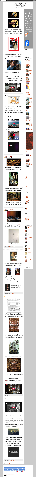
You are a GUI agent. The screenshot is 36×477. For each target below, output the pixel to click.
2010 (26, 210)
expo (11, 293)
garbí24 (27, 111)
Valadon (27, 29)
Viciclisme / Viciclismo (28, 73)
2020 (26, 186)
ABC (27, 26)
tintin (29, 27)
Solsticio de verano (30, 78)
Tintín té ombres (7, 10)
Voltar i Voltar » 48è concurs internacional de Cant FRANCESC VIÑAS (29, 94)
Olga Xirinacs (27, 85)
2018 (26, 187)
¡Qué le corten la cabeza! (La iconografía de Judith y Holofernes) (30, 161)
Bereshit (27, 69)
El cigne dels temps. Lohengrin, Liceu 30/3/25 (30, 227)
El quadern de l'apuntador (29, 120)
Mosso (26, 110)
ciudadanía (28, 14)
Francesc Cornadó (28, 77)
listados (29, 21)
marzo (26, 207)
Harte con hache (28, 159)
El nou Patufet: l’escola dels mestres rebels (28, 158)
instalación (29, 29)
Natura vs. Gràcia (29, 259)
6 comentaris (12, 459)
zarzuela (26, 31)
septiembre (27, 202)
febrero (27, 208)
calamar (26, 17)
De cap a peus (30, 102)
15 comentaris (12, 394)
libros (13, 460)
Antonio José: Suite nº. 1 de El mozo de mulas (29, 92)
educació (30, 18)
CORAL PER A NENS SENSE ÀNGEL (30, 87)
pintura (13, 293)
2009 (26, 211)
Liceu (29, 25)
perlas (27, 27)
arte (10, 293)
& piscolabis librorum (28, 115)
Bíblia (29, 26)
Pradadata (26, 177)
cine (10, 460)
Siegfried (19, 224)
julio (26, 204)
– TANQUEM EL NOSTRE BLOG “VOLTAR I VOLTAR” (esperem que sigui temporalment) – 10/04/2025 (29, 96)
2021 (26, 185)
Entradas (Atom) (8, 463)
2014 (26, 190)
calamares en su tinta (8, 2)
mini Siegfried (7, 210)
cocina (31, 24)
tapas (30, 17)
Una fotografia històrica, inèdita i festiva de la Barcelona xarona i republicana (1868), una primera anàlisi (29, 118)
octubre (27, 195)
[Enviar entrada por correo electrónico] (14, 246)
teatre (10, 207)
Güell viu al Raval (7, 296)
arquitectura (11, 395)
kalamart (30, 20)
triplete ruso (27, 201)
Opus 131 (29, 248)
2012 (26, 192)
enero (26, 209)
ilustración (26, 18)
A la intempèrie (27, 157)
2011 (26, 193)
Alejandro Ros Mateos (28, 65)
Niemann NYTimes (27, 219)
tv (25, 29)
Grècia (29, 24)
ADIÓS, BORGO (30, 98)
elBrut (29, 31)
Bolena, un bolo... (29, 252)
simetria (31, 22)
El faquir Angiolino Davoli (30, 70)
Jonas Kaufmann (27, 218)
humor (25, 21)
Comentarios (27, 267)
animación (26, 20)
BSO (31, 27)
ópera (27, 13)
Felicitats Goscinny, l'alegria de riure (30, 66)
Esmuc (30, 23)
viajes (26, 24)
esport (26, 25)
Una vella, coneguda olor (8, 157)
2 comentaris (12, 246)
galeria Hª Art (26, 217)
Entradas (27, 266)
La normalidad (27, 64)
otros (28, 22)
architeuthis (26, 175)
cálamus (26, 178)
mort (31, 29)
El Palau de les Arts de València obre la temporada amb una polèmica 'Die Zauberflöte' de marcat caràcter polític (29, 124)
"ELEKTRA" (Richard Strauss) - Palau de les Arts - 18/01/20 (30, 107)
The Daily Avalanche (28, 81)
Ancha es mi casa (28, 60)
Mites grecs (6, 95)
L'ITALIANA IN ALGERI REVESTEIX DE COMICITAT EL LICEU (30, 128)
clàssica (12, 460)
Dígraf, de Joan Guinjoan (30, 164)
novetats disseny (27, 220)
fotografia (27, 23)
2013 (26, 191)
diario (26, 22)
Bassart (26, 176)
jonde (31, 31)
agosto (27, 203)
